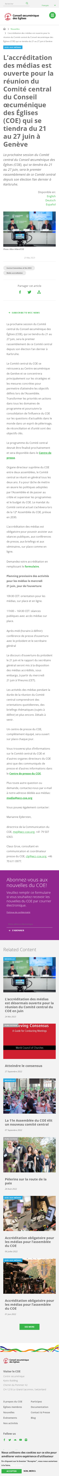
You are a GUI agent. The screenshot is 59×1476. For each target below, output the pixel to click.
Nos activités (10, 1423)
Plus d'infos (17, 1465)
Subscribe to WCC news (26, 312)
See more (29, 1326)
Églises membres (12, 1407)
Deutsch (50, 200)
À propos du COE (12, 1401)
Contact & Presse (40, 1412)
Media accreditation (15, 273)
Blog (33, 1417)
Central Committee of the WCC (19, 268)
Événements (10, 1417)
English (51, 196)
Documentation (39, 1407)
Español (51, 204)
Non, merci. (30, 1471)
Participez (36, 1401)
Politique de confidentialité (18, 912)
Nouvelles (15, 29)
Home (4, 29)
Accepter (12, 1471)
